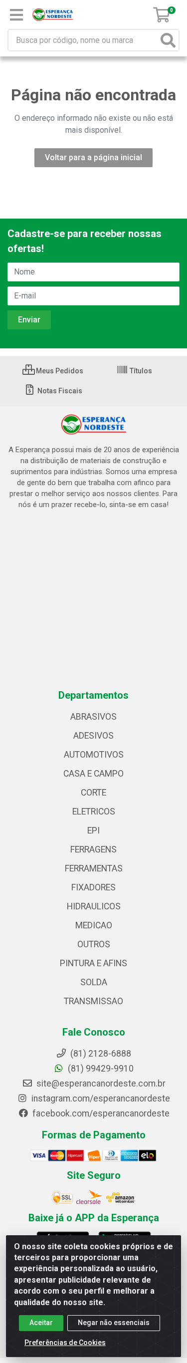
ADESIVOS (93, 736)
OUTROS (93, 944)
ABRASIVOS (93, 717)
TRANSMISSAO (93, 1001)
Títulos (140, 371)
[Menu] (16, 15)
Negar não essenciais (114, 1323)
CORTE (93, 793)
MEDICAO (93, 925)
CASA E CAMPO (93, 774)
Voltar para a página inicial (93, 157)
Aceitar (41, 1323)
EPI (93, 830)
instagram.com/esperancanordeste (99, 1098)
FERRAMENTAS (94, 868)
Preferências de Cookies (65, 1343)
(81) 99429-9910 (100, 1069)
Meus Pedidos (58, 371)
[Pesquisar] (168, 40)
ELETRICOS (93, 812)
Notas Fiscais (59, 391)
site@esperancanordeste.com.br (100, 1084)
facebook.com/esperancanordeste (100, 1113)
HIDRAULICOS (94, 906)
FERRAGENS (93, 849)
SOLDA (93, 982)
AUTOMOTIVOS (94, 755)
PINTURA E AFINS (93, 963)
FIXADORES (93, 887)
